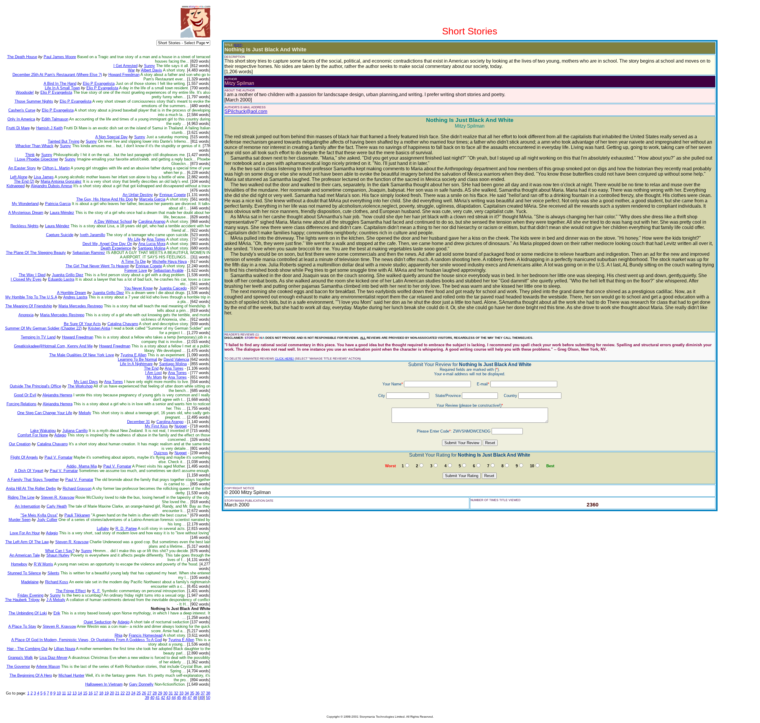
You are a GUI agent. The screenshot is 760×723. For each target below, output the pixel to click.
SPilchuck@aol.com (245, 111)
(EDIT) (238, 45)
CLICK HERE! (284, 358)
